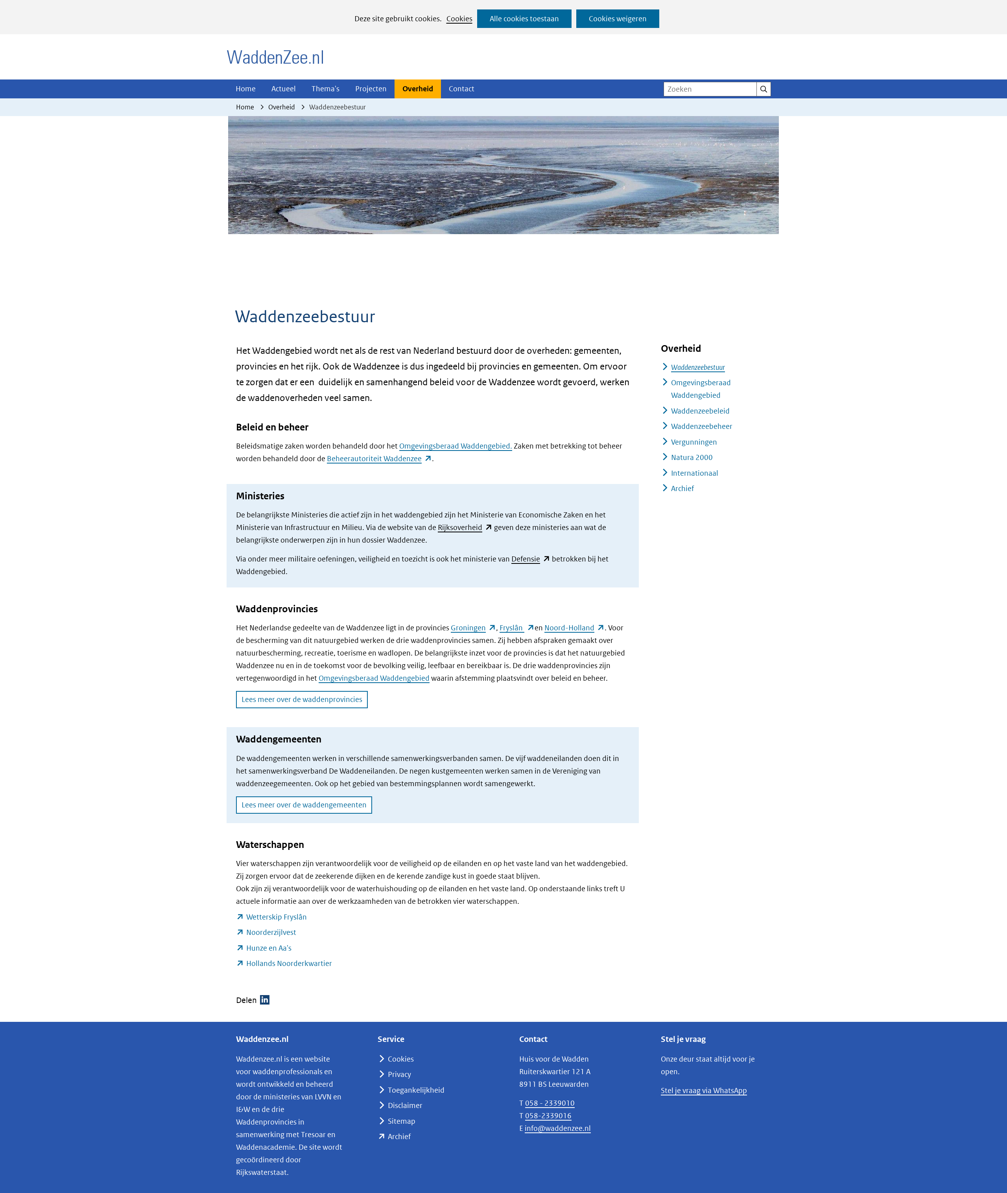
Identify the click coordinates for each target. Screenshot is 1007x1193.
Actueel (283, 88)
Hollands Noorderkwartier (289, 963)
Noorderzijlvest (271, 932)
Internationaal (694, 473)
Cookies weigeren (618, 18)
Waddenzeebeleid (700, 411)
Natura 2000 (692, 457)
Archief (682, 488)
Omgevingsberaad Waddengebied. (455, 446)
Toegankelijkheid (416, 1090)
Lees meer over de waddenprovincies (302, 699)
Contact (461, 88)
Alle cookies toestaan (524, 18)
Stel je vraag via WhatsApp (704, 1090)
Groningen (473, 627)
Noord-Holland (574, 627)
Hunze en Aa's (268, 948)
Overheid (417, 88)
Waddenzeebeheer (701, 426)
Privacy (399, 1074)
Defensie (530, 558)
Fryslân (517, 627)
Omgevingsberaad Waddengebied (374, 678)
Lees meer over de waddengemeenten (304, 804)
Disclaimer (405, 1105)
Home (246, 88)
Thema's (325, 88)
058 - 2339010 (550, 1103)
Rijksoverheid (465, 527)
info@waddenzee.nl (558, 1128)
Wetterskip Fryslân (276, 917)
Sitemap (401, 1121)
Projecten (371, 88)
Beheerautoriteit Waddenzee (379, 458)
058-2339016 (548, 1115)
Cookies (459, 18)
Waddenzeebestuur (698, 367)
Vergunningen (694, 442)
